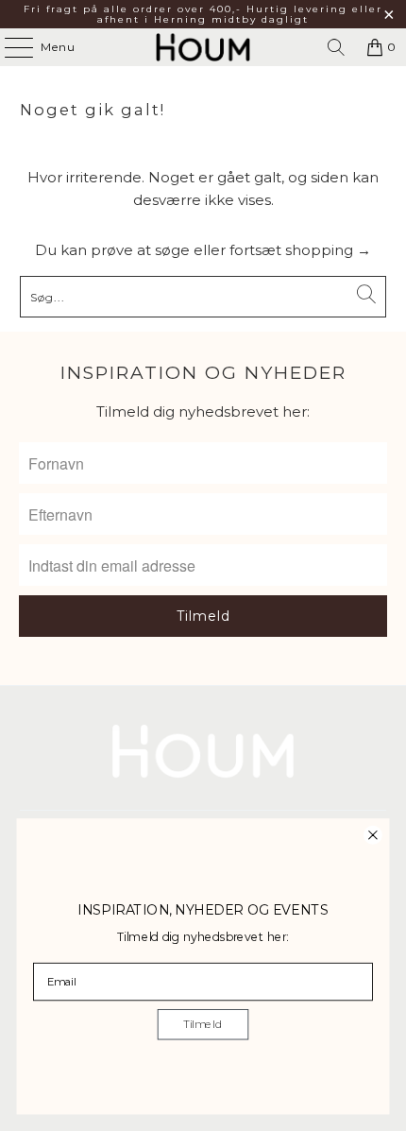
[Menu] (9, 47)
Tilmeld (202, 1024)
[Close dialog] (372, 835)
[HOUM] (203, 47)
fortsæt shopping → (300, 250)
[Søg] (336, 47)
